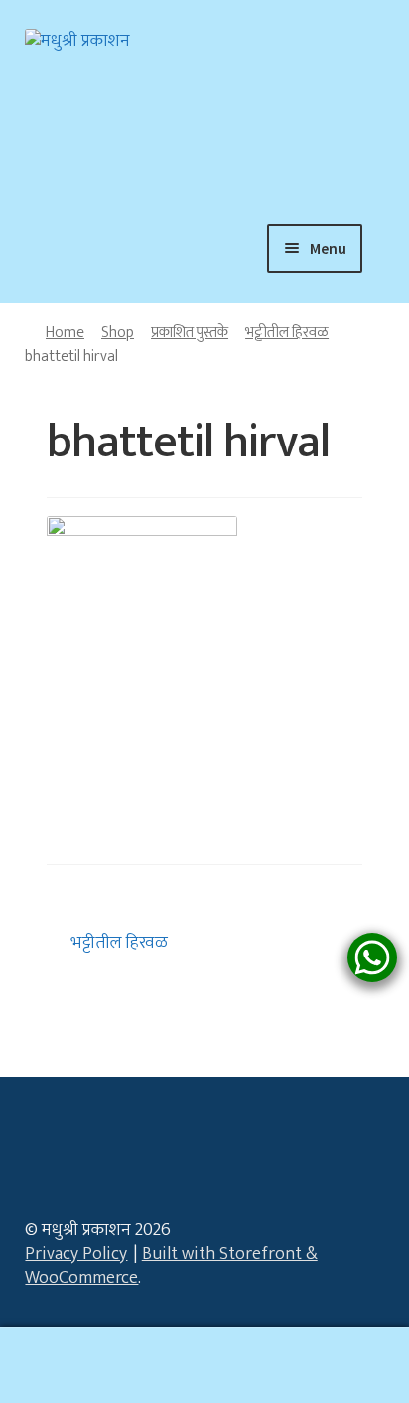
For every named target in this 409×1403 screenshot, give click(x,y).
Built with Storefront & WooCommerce (171, 1266)
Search (204, 1365)
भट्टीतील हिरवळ (287, 332)
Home (65, 332)
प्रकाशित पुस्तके (189, 332)
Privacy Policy (76, 1254)
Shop (117, 332)
